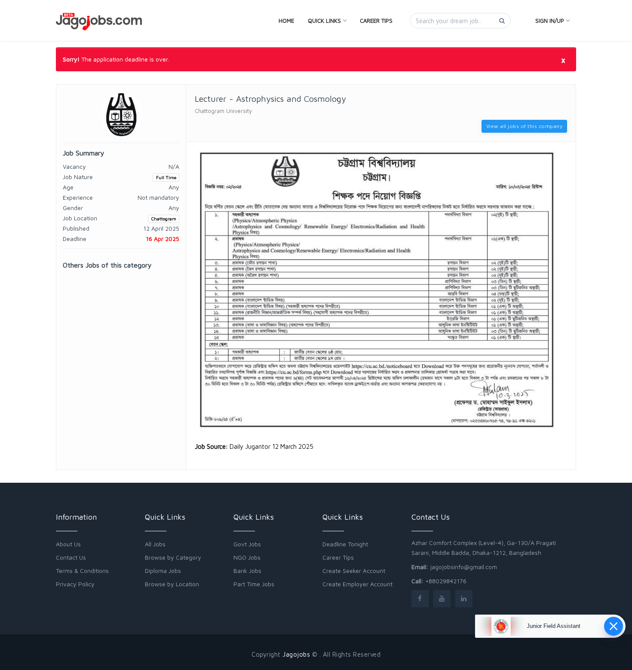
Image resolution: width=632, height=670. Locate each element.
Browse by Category (173, 557)
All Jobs (155, 544)
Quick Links (324, 20)
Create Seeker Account (353, 570)
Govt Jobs (247, 544)
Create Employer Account (357, 584)
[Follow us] (420, 598)
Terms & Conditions (82, 570)
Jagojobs (296, 654)
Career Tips (376, 20)
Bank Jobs (247, 570)
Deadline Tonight (345, 544)
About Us (68, 544)
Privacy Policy (75, 584)
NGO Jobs (247, 557)
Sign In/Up (549, 20)
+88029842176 (445, 581)
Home (286, 20)
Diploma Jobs (163, 570)
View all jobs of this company (524, 126)
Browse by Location (172, 584)
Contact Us (71, 557)
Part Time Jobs (253, 584)
